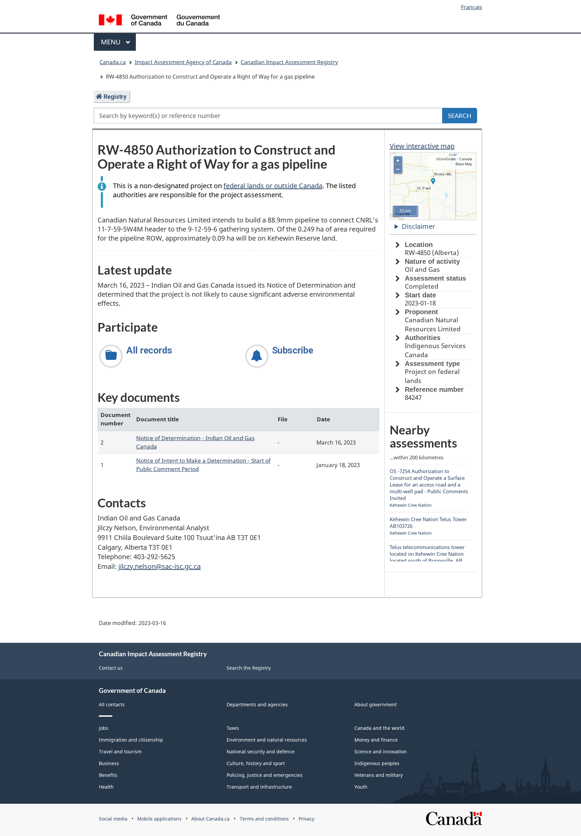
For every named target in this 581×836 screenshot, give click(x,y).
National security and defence (261, 751)
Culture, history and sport (256, 763)
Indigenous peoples (376, 763)
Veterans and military (378, 775)
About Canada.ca (210, 819)
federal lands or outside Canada (273, 185)
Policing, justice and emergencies (265, 775)
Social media (113, 819)
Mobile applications (159, 819)
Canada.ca (113, 62)
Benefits (108, 775)
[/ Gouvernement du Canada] (159, 21)
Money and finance (376, 740)
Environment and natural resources (267, 740)
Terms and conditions (264, 819)
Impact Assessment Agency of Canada (183, 62)
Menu (111, 41)
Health (106, 787)
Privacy (306, 819)
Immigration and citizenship (131, 740)
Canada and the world (379, 728)
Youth (360, 787)
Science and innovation (380, 751)
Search (459, 115)
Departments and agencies (257, 704)
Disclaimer (418, 226)
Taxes (233, 728)
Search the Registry (249, 668)
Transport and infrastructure (259, 787)
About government (375, 704)
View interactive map (422, 146)
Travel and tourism (120, 751)
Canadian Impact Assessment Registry (289, 62)
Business (109, 763)
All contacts (112, 704)
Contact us (111, 668)
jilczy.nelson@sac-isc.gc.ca (159, 566)
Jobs (103, 728)
